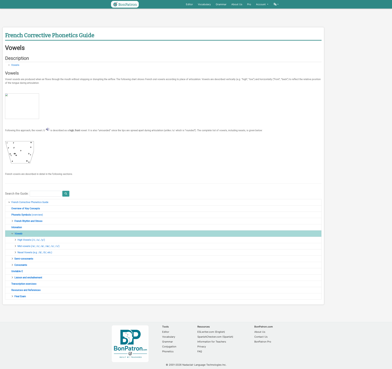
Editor (189, 4)
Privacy (201, 346)
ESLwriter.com (205, 331)
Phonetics (167, 351)
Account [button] (261, 4)
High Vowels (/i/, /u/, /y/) (31, 239)
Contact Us (261, 336)
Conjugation (169, 346)
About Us (236, 4)
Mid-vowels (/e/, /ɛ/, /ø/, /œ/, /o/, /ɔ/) (38, 246)
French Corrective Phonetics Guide (29, 202)
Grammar (221, 4)
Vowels (15, 65)
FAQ (199, 351)
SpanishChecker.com (209, 336)
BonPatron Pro (262, 341)
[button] (276, 4)
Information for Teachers (211, 341)
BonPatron (127, 4)
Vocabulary (204, 4)
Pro (249, 4)
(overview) (27, 214)
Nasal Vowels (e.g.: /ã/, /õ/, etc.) (34, 252)
